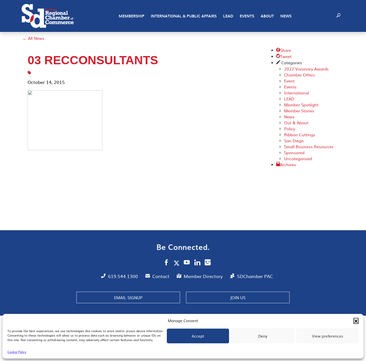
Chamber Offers (299, 75)
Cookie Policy (16, 352)
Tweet (284, 56)
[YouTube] (187, 263)
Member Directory (204, 276)
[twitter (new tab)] (177, 262)
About (267, 16)
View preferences (327, 336)
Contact (161, 276)
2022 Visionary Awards (306, 69)
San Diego (294, 141)
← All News (33, 38)
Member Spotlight (301, 105)
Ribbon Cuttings (299, 135)
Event (289, 81)
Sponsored (294, 152)
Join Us (237, 297)
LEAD (228, 16)
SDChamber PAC (255, 276)
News (286, 16)
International (296, 93)
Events (247, 16)
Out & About (296, 123)
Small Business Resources (309, 146)
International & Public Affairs (184, 16)
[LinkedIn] (197, 263)
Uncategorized (298, 158)
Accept (198, 336)
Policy (289, 129)
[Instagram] (208, 263)
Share (283, 50)
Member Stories (299, 111)
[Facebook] (166, 263)
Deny (262, 336)
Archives (288, 164)
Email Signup (128, 297)
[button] (356, 320)
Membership (131, 16)
